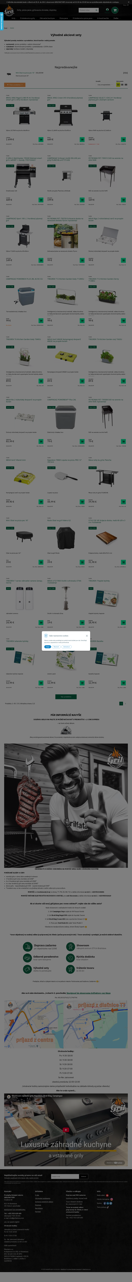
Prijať (47, 647)
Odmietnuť (66, 647)
